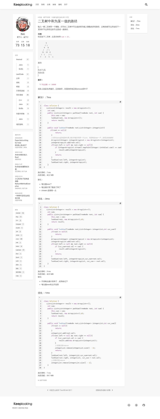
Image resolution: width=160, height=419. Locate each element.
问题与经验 (18, 147)
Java (25, 147)
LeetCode (46, 17)
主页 (37, 4)
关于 (65, 4)
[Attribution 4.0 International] (136, 405)
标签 (54, 4)
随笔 (60, 4)
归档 (43, 4)
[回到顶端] (131, 414)
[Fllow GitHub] (143, 405)
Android (18, 159)
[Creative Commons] (129, 405)
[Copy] (120, 102)
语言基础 (18, 171)
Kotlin (24, 171)
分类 (48, 4)
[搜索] (146, 4)
